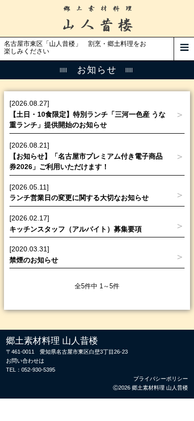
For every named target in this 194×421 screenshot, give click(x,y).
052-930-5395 (38, 370)
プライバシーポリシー (160, 379)
